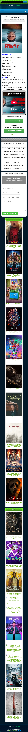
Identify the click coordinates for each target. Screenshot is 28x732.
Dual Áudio (22, 19)
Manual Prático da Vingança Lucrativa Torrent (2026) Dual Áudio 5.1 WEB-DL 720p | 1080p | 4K (14, 418)
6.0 (6, 59)
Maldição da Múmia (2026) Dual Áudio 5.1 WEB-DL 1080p (14, 389)
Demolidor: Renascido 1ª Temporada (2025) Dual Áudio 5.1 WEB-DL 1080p (14, 612)
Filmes (8, 21)
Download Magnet (13, 131)
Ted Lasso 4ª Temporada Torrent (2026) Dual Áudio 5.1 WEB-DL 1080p (14, 154)
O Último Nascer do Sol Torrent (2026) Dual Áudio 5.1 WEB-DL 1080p (14, 146)
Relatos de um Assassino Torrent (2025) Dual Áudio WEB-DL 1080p (14, 143)
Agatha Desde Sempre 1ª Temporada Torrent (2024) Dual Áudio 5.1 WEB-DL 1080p (14, 660)
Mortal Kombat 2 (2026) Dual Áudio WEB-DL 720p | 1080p (14, 332)
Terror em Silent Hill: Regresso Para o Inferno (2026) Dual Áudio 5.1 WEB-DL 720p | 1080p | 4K (14, 445)
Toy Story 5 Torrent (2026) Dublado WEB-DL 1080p (14, 304)
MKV (12, 21)
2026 (8, 19)
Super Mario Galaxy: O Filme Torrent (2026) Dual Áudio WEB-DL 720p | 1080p (14, 361)
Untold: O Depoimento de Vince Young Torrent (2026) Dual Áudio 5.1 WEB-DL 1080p (14, 162)
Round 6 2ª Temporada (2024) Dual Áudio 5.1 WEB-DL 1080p (14, 641)
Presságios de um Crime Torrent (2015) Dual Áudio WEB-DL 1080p (14, 165)
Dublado (4, 21)
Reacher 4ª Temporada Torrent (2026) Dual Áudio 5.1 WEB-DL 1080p (14, 148)
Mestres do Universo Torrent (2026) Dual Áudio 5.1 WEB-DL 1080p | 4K (14, 275)
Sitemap (19, 730)
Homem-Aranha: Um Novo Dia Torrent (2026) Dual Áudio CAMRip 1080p (14, 246)
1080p (5, 19)
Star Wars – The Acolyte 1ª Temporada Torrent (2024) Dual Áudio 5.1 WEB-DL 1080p (14, 717)
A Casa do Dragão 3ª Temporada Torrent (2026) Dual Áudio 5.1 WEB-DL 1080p (14, 537)
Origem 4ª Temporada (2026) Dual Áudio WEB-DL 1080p (14, 594)
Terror (19, 21)
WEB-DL (23, 21)
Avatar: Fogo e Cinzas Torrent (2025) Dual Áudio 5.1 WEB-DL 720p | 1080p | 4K (14, 474)
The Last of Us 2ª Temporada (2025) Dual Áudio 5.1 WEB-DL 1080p (14, 603)
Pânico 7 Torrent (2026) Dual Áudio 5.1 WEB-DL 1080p (14, 503)
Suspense (15, 21)
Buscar (24, 1)
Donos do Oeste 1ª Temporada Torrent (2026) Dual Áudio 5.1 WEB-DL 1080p (14, 168)
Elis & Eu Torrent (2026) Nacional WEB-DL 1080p (14, 160)
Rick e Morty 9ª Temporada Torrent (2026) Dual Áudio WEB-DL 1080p (14, 566)
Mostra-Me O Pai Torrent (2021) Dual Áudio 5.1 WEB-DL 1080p (14, 157)
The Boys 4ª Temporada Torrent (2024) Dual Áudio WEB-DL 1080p (14, 689)
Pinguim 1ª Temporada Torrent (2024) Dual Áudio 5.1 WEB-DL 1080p (14, 650)
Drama (17, 19)
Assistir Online (13, 19)
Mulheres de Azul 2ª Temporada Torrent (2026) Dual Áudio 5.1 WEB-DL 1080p (14, 151)
